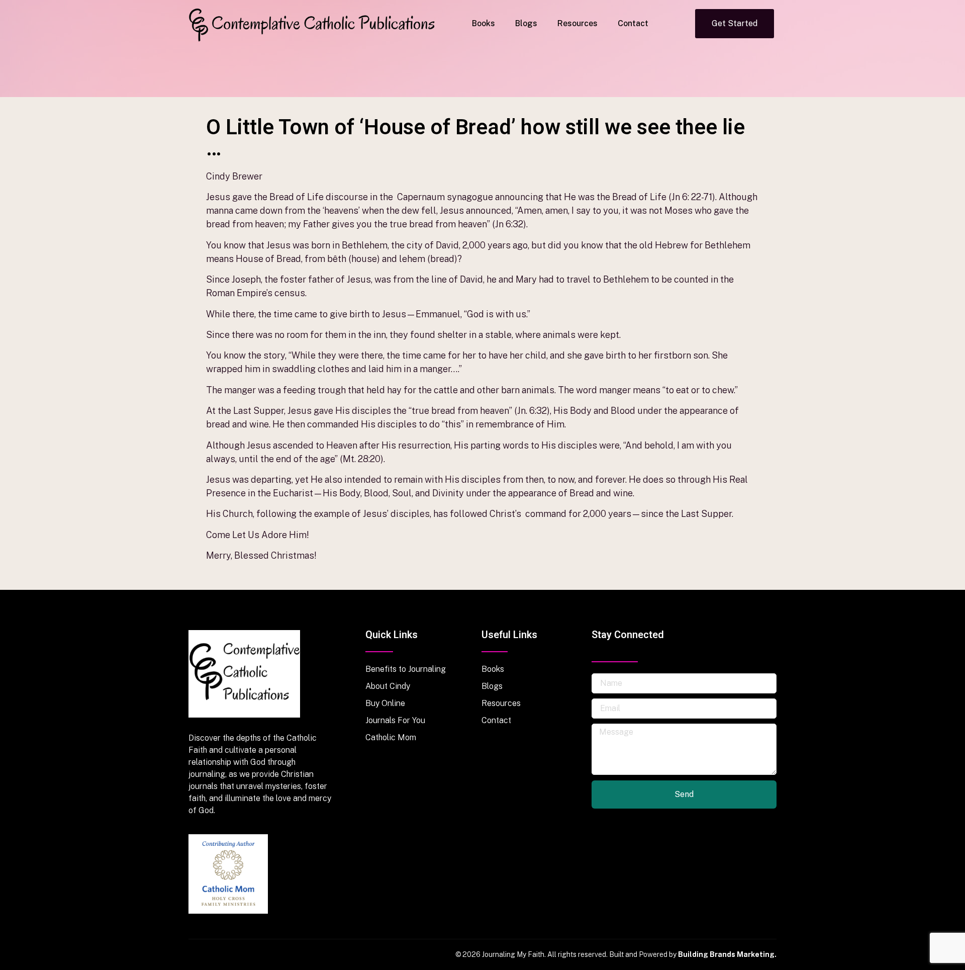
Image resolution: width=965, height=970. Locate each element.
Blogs (526, 23)
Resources (577, 23)
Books (483, 23)
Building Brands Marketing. (727, 954)
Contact (633, 23)
